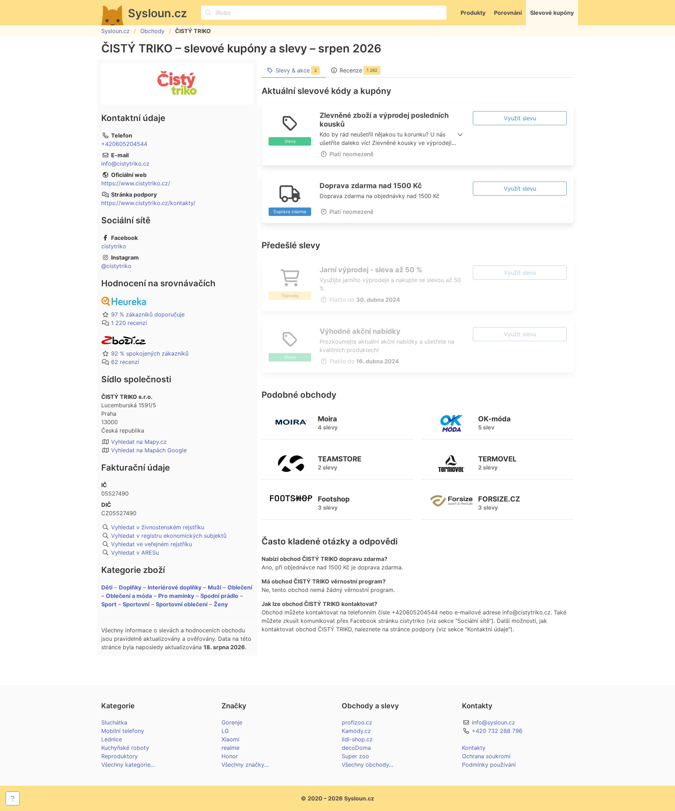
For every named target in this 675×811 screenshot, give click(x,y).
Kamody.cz (356, 730)
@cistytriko (116, 265)
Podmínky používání (489, 764)
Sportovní (136, 604)
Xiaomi (230, 739)
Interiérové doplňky (174, 587)
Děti (106, 587)
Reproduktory (119, 756)
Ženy (221, 604)
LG (225, 730)
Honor (229, 756)
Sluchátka (114, 722)
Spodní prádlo (219, 595)
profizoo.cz (357, 722)
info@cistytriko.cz (125, 163)
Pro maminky (176, 595)
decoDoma (356, 747)
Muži (214, 587)
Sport (108, 604)
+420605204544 (124, 143)
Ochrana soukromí (486, 756)
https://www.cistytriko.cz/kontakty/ (148, 202)
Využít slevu (520, 118)
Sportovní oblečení (181, 604)
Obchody (152, 30)
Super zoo (355, 756)
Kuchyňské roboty (125, 747)
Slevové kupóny (552, 12)
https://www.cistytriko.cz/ (135, 183)
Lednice (111, 739)
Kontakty (474, 747)
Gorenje (231, 722)
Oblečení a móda (129, 595)
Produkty (473, 12)
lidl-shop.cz (357, 739)
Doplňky (130, 587)
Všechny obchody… (367, 764)
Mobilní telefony (122, 730)
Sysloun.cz (115, 30)
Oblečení (239, 587)
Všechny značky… (245, 764)
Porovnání (508, 12)
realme (230, 747)
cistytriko (113, 246)
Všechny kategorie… (128, 764)
